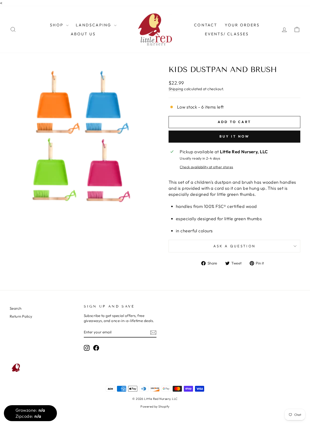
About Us (83, 33)
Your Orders (242, 24)
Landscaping (94, 24)
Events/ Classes (227, 33)
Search (16, 308)
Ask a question (234, 246)
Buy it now (234, 136)
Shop (57, 24)
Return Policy (21, 316)
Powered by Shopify (154, 406)
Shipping (176, 89)
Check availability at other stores (206, 167)
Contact (205, 24)
